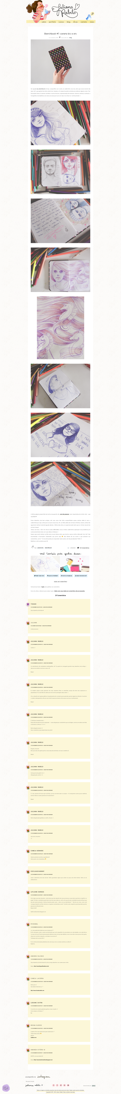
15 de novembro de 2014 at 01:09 (37, 687)
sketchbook (48, 548)
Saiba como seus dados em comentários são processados (69, 591)
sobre (44, 22)
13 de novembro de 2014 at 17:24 (37, 959)
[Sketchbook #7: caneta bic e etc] (79, 548)
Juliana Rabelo (37, 641)
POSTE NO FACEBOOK (67, 575)
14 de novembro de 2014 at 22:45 (37, 853)
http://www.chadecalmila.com (37, 990)
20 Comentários (84, 548)
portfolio (52, 22)
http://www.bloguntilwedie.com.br (41, 966)
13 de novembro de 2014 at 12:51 (37, 1005)
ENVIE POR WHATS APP (81, 575)
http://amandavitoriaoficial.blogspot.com (43, 1059)
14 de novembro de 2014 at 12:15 (37, 874)
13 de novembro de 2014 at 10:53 (37, 1028)
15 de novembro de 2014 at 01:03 (37, 769)
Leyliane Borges (37, 892)
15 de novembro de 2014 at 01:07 (37, 717)
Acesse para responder (47, 607)
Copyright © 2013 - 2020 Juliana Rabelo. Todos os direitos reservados (60, 1092)
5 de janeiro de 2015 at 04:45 (36, 625)
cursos (61, 22)
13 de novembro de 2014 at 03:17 (37, 1052)
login (43, 587)
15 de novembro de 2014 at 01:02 (37, 814)
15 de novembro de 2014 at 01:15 (37, 644)
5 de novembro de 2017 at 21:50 (36, 607)
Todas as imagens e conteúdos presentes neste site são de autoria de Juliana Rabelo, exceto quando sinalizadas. (60, 1090)
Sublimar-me (33, 1037)
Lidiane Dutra (37, 1002)
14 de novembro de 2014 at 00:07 (37, 894)
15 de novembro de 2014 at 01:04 (37, 745)
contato (84, 22)
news (92, 22)
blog (68, 22)
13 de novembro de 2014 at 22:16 (37, 927)
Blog (71, 37)
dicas (75, 22)
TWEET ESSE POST (39, 575)
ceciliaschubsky (37, 871)
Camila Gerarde (37, 851)
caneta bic (40, 548)
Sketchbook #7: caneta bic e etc (60, 33)
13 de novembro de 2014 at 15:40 (37, 981)
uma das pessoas (64, 514)
